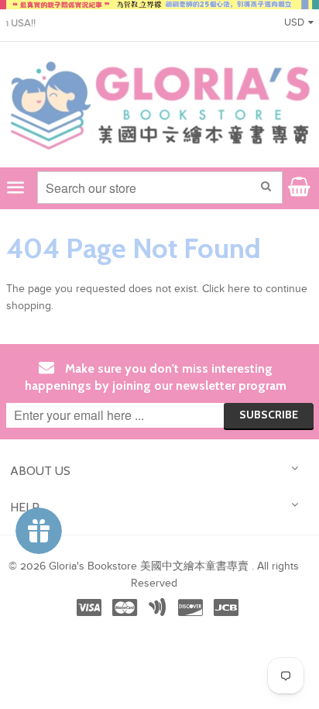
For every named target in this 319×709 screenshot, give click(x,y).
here (239, 289)
